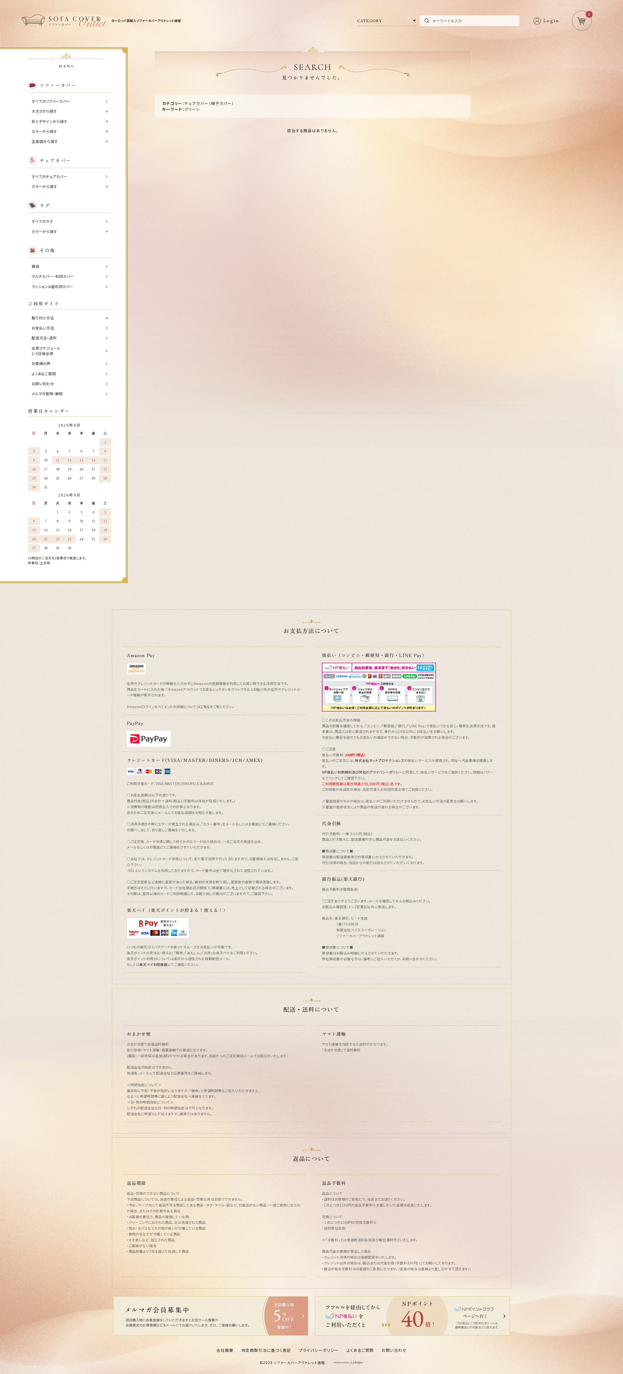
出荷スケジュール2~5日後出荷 (46, 351)
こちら (205, 706)
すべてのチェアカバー (49, 176)
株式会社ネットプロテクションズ (379, 760)
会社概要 (224, 1350)
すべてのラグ (42, 221)
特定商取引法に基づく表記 (266, 1350)
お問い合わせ (43, 383)
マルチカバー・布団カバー (53, 276)
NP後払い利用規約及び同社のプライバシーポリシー (362, 772)
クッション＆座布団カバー (52, 286)
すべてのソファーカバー (51, 101)
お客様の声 (41, 363)
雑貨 (35, 266)
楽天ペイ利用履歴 (153, 964)
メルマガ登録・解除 (47, 393)
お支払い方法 (43, 327)
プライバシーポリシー (319, 1350)
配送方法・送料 (44, 337)
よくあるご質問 (44, 373)
